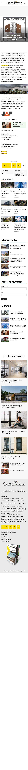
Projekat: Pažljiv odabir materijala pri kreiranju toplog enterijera (17, 464)
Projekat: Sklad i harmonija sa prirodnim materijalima (12, 406)
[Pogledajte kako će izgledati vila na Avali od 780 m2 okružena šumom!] (7, 185)
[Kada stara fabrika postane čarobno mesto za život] (20, 203)
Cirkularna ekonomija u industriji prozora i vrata (16, 253)
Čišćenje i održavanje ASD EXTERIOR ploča (16, 332)
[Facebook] (4, 165)
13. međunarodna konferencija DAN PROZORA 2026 (18, 266)
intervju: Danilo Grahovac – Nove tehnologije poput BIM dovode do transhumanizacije (18, 247)
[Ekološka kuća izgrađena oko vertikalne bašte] (7, 219)
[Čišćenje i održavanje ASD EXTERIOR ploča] (5, 332)
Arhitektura (14, 33)
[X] (9, 165)
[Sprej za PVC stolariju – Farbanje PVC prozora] (14, 420)
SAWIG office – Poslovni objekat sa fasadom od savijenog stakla (18, 325)
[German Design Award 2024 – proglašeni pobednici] (14, 369)
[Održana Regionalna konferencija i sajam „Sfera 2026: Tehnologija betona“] (5, 273)
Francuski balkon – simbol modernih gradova (10, 458)
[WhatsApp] (19, 165)
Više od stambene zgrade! (6, 172)
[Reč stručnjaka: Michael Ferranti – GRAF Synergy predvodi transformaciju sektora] (5, 260)
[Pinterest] (14, 165)
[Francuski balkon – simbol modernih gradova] (14, 445)
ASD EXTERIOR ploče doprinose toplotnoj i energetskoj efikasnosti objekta (20, 173)
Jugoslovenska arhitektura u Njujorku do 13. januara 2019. (17, 312)
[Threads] (18, 526)
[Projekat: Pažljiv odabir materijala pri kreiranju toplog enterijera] (5, 465)
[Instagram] (6, 526)
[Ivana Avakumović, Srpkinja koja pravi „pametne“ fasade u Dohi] (5, 319)
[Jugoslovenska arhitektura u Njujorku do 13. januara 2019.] (5, 312)
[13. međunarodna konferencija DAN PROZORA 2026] (5, 267)
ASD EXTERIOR (5, 65)
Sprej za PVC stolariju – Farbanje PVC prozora (12, 432)
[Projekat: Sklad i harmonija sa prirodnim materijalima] (14, 394)
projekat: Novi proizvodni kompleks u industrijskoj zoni (7, 209)
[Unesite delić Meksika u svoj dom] (5, 472)
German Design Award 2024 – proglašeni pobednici (11, 381)
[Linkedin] (10, 526)
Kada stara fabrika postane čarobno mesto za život (20, 209)
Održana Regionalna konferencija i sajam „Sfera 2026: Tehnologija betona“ (17, 273)
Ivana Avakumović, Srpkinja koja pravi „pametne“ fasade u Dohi (18, 319)
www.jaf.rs (4, 153)
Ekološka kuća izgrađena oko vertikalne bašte (5, 225)
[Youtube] (14, 526)
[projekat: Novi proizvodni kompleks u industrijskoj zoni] (7, 203)
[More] (23, 165)
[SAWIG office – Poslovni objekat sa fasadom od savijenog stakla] (20, 185)
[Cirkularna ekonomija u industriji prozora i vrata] (5, 253)
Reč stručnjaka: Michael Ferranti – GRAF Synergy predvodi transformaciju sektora (18, 260)
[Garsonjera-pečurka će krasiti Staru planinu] (5, 339)
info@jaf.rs (4, 151)
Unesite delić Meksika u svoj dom (17, 470)
